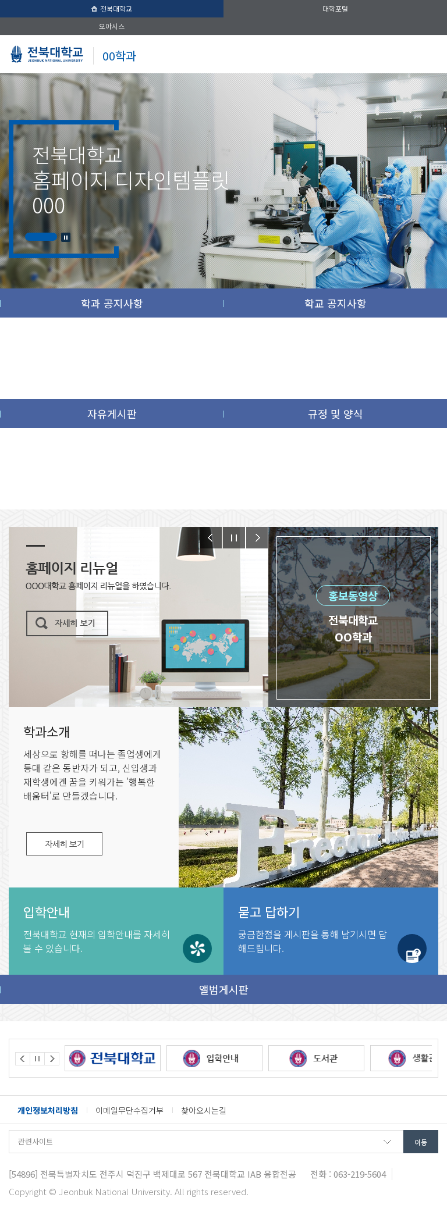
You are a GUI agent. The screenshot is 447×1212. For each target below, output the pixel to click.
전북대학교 (116, 8)
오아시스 (112, 26)
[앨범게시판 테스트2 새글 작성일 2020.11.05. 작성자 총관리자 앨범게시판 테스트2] (308, 823)
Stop (65, 237)
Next (257, 537)
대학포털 (335, 8)
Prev (211, 537)
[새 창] (131, 1058)
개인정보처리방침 (47, 1110)
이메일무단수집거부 (129, 1110)
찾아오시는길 (203, 1110)
